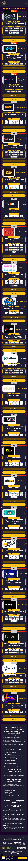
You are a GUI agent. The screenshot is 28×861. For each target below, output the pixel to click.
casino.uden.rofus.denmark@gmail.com (14, 853)
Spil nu (14, 40)
